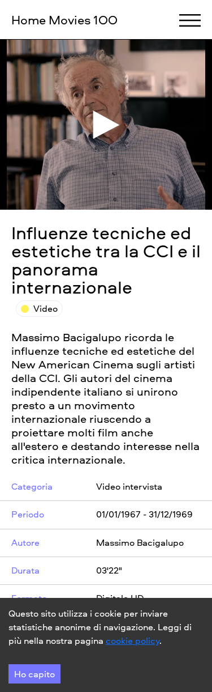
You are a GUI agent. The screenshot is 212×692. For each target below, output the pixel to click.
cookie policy (132, 640)
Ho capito (34, 674)
